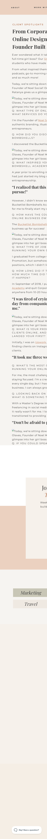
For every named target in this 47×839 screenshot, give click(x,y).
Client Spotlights (28, 24)
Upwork (40, 342)
